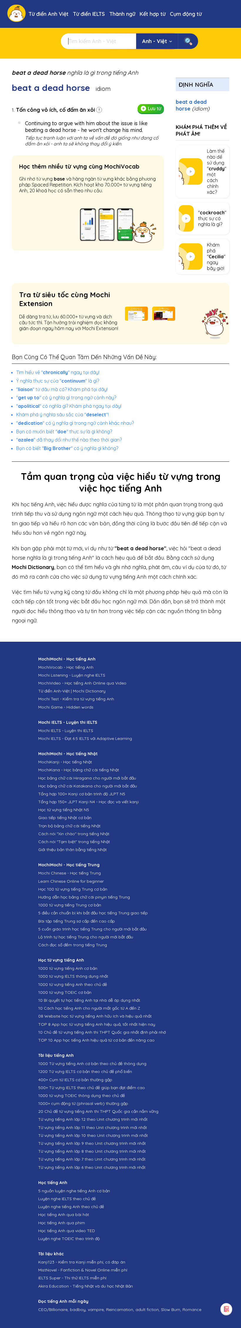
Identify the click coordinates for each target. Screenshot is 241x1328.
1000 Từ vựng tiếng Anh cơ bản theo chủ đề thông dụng (92, 1063)
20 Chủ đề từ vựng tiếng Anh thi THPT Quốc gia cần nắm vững (98, 1111)
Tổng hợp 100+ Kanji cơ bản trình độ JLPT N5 (81, 794)
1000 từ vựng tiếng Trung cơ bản (69, 905)
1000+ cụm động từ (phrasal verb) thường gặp (83, 1103)
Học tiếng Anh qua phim (61, 1222)
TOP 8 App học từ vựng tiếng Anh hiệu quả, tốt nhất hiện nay (96, 1024)
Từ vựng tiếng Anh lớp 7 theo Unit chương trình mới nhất (91, 1159)
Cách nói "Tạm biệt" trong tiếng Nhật (74, 841)
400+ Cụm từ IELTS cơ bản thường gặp (75, 1079)
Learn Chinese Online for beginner (71, 881)
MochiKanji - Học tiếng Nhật (65, 762)
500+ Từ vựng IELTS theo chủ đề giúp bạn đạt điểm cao (91, 1087)
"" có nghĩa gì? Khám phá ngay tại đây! (68, 406)
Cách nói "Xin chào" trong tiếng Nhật (73, 833)
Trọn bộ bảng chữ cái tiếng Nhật (69, 825)
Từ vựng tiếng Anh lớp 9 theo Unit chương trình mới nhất (92, 1143)
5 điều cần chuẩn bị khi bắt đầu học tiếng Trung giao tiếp (93, 913)
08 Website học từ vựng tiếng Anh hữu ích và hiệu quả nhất (95, 1016)
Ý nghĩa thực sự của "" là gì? (57, 381)
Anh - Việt (154, 41)
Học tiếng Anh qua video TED (66, 1230)
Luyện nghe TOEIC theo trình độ (69, 1238)
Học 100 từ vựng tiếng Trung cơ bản (72, 889)
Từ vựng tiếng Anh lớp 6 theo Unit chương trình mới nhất (91, 1167)
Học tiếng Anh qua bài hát (63, 1214)
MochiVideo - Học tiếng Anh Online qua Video (82, 683)
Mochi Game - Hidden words (65, 707)
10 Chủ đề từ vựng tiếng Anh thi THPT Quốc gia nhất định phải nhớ (102, 1032)
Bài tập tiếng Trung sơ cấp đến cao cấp (76, 921)
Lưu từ (154, 108)
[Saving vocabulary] (226, 1309)
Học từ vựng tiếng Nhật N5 (63, 809)
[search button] (188, 41)
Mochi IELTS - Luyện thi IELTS (65, 730)
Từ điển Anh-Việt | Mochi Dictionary (72, 691)
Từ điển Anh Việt (48, 14)
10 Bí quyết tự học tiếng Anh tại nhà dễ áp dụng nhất (89, 1000)
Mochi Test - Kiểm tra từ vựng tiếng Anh (76, 699)
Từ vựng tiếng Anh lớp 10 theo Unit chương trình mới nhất (93, 1135)
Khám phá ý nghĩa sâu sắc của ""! (62, 414)
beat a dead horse (193, 105)
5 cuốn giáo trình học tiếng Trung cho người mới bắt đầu (92, 929)
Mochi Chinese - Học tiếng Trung (69, 873)
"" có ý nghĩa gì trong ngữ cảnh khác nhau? (75, 423)
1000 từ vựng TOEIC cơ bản (64, 992)
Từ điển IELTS (89, 14)
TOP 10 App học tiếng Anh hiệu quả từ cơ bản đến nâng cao (96, 1040)
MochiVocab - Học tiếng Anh (65, 667)
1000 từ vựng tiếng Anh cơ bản (67, 968)
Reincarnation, (120, 1309)
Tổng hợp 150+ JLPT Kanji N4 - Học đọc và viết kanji (88, 801)
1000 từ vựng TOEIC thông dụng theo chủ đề (81, 1095)
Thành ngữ (122, 14)
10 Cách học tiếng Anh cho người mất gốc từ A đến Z (89, 1008)
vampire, (96, 1309)
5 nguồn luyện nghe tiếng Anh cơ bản (74, 1190)
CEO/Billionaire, (53, 1309)
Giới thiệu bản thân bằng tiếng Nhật (72, 849)
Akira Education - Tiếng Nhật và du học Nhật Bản (85, 1286)
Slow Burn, (171, 1309)
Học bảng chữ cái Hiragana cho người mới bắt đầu (87, 778)
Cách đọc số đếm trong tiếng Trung (72, 944)
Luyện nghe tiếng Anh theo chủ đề (71, 1206)
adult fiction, (147, 1309)
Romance (192, 1309)
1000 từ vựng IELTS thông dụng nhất (73, 976)
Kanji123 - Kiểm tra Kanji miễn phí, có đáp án (81, 1262)
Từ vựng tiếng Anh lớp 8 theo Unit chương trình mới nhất (92, 1151)
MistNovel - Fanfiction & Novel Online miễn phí (82, 1270)
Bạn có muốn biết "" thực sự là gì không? (64, 431)
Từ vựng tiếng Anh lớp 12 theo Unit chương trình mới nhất (93, 1119)
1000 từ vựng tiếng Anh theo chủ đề (72, 984)
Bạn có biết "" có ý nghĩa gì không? (67, 448)
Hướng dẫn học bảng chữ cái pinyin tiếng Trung (84, 897)
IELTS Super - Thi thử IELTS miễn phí (72, 1278)
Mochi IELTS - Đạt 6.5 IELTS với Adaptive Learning (85, 738)
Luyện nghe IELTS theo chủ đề (67, 1198)
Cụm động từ (186, 14)
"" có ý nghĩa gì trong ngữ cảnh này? (66, 397)
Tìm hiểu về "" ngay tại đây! (57, 372)
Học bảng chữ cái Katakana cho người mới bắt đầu (87, 786)
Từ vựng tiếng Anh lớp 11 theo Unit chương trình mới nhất (92, 1127)
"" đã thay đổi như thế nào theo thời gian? (69, 440)
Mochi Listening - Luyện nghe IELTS (71, 675)
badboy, (78, 1309)
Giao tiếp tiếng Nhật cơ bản (64, 817)
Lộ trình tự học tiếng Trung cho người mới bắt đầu (85, 937)
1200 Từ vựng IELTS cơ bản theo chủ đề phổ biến (85, 1071)
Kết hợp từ (152, 14)
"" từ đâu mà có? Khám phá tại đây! (62, 389)
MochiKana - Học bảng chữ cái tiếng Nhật (78, 769)
